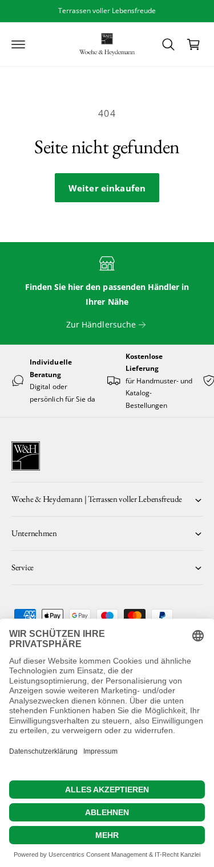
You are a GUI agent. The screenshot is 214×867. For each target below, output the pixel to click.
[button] (18, 44)
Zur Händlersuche (100, 324)
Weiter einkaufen (107, 188)
